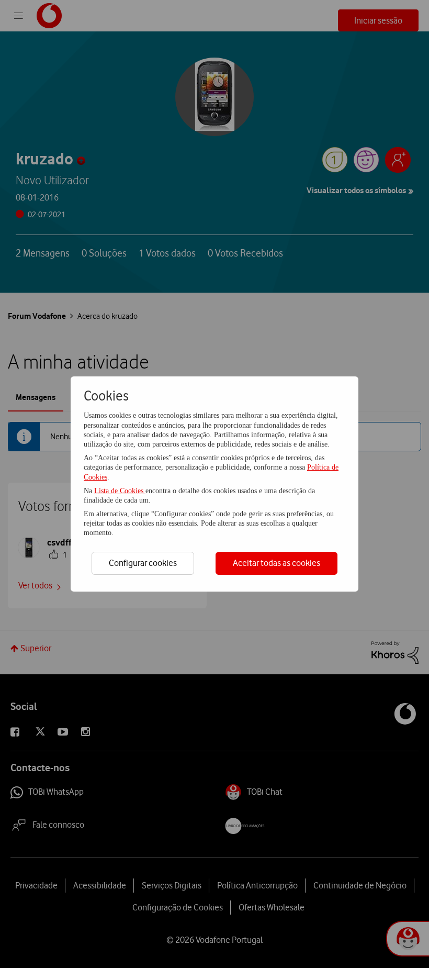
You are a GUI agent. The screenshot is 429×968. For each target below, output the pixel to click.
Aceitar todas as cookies (276, 563)
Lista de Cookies (119, 491)
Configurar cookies (143, 563)
